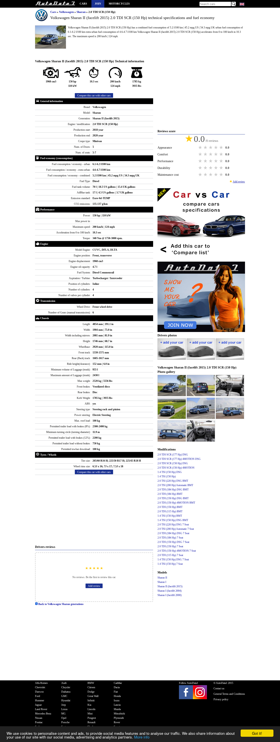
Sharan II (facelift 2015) (170, 586)
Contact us (219, 688)
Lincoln (91, 709)
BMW (91, 683)
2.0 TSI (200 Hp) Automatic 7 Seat (176, 528)
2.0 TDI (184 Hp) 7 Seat (170, 537)
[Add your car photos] (172, 358)
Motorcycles (119, 3)
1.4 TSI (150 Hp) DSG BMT (173, 520)
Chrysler (65, 687)
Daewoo (39, 691)
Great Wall (93, 696)
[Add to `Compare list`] (201, 259)
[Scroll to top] (263, 726)
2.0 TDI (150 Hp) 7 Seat (170, 546)
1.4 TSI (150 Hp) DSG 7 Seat (173, 559)
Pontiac (39, 722)
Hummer (39, 700)
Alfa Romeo (41, 683)
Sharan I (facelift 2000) (170, 595)
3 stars (211, 147)
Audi (63, 683)
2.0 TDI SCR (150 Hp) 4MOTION (176, 467)
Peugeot (92, 717)
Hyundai (65, 700)
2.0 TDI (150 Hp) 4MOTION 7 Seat (177, 550)
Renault (91, 722)
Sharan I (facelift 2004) (170, 590)
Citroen (91, 687)
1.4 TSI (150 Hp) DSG (170, 472)
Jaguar (38, 704)
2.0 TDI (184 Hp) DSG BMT (173, 489)
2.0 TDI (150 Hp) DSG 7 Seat (173, 542)
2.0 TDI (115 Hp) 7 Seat (170, 555)
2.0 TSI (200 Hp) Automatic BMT (175, 485)
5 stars (221, 147)
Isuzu (116, 700)
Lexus (64, 709)
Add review (94, 585)
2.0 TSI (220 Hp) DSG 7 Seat (173, 524)
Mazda (117, 709)
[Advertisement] (94, 509)
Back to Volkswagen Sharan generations (61, 604)
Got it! (257, 733)
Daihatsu (65, 691)
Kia (89, 704)
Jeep (63, 704)
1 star (200, 147)
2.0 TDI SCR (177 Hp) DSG (173, 454)
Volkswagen (66, 12)
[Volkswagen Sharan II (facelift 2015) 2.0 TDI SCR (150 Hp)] (172, 395)
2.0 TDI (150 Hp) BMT (170, 507)
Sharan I (162, 582)
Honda (117, 696)
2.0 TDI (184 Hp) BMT (170, 493)
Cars (83, 3)
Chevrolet (40, 687)
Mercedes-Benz (43, 713)
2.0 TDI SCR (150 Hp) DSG (173, 463)
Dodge (91, 691)
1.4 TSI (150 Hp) (167, 476)
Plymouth (119, 717)
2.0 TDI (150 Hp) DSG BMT (173, 498)
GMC (64, 696)
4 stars (216, 147)
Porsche (65, 722)
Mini (90, 713)
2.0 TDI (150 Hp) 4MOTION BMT (176, 502)
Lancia (117, 704)
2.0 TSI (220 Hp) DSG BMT (173, 480)
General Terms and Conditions (229, 693)
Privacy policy (221, 699)
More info (141, 737)
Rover (117, 722)
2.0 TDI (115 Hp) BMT (170, 511)
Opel (63, 717)
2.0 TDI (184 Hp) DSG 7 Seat (173, 533)
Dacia (117, 687)
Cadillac (118, 683)
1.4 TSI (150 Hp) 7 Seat (170, 563)
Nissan (38, 717)
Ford (37, 696)
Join (98, 3)
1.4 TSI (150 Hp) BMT (170, 515)
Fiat (116, 691)
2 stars (205, 147)
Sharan (81, 12)
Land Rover (41, 709)
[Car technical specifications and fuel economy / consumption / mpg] (55, 4)
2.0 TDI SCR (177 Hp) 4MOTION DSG (179, 458)
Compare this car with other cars (94, 95)
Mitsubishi (119, 713)
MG (63, 713)
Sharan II (162, 577)
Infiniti (91, 700)
